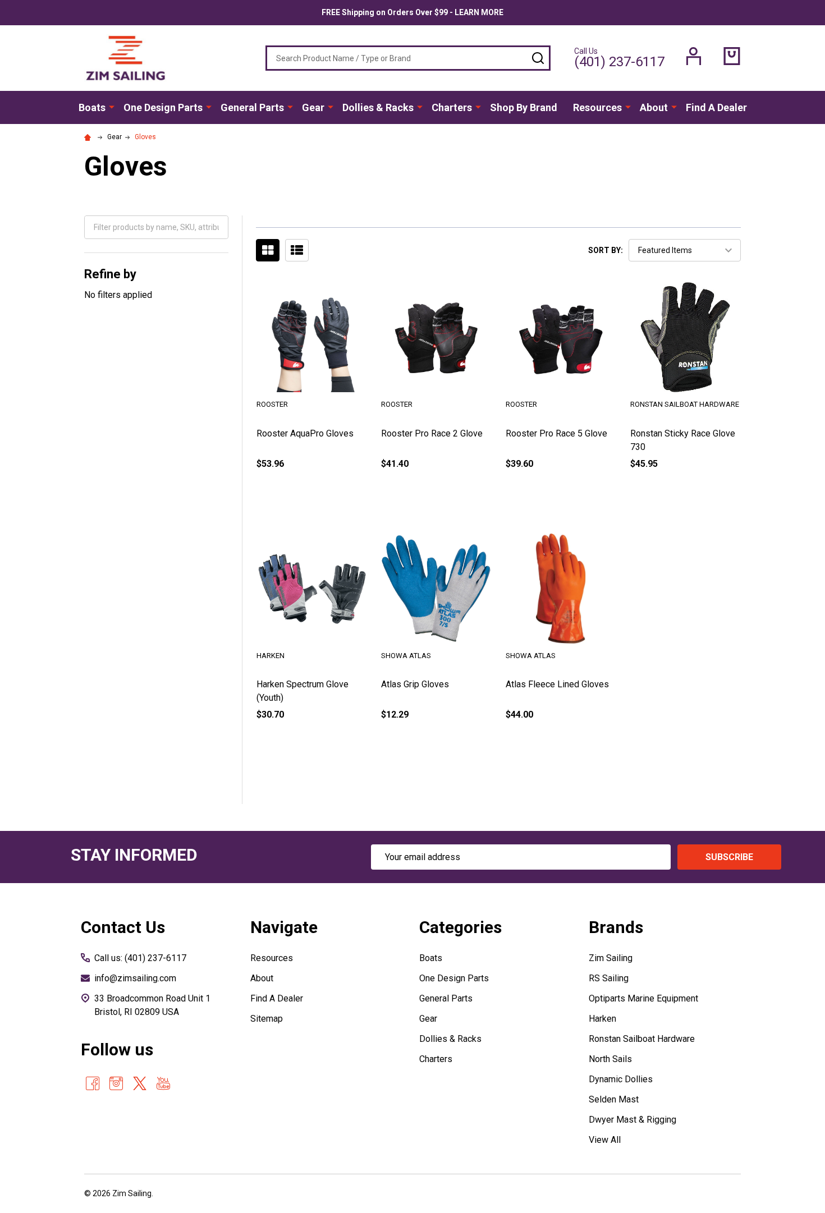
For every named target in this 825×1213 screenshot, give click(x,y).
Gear (313, 107)
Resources (597, 107)
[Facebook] (92, 1083)
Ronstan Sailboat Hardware (642, 1038)
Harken (602, 1018)
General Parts (252, 107)
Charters (452, 107)
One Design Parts (163, 107)
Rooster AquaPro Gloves (305, 433)
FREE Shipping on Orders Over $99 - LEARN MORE (412, 12)
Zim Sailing (610, 958)
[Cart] (732, 56)
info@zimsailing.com (135, 978)
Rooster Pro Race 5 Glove (556, 433)
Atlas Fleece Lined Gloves (557, 684)
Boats (92, 107)
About (654, 107)
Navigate (284, 927)
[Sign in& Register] (694, 56)
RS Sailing (609, 978)
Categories (460, 927)
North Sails (610, 1059)
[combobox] (408, 58)
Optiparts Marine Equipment (643, 998)
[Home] (89, 137)
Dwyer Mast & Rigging (632, 1119)
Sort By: (605, 250)
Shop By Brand (523, 107)
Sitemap (266, 1018)
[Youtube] (163, 1083)
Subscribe (729, 857)
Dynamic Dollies (621, 1079)
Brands (616, 927)
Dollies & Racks (378, 107)
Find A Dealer (716, 107)
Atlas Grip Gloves (415, 684)
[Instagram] (116, 1083)
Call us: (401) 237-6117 (140, 958)
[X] (140, 1083)
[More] (111, 106)
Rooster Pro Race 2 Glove (432, 433)
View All (605, 1139)
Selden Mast (614, 1099)
